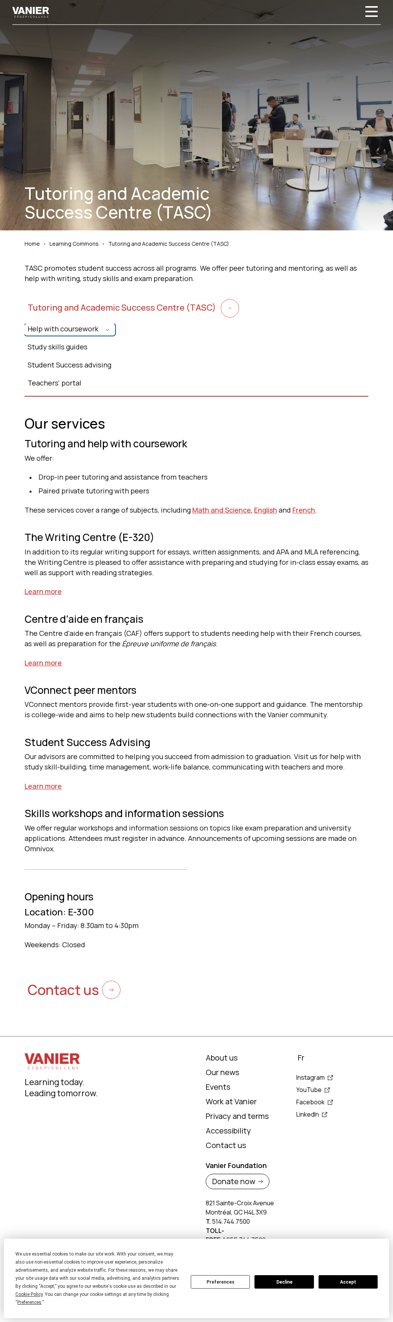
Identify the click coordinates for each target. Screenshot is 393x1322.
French (303, 510)
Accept (348, 1282)
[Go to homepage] (30, 12)
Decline (284, 1282)
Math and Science (221, 510)
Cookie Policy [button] (29, 1294)
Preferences (220, 1282)
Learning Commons (74, 243)
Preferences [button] (29, 1302)
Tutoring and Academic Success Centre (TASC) (168, 243)
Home (32, 243)
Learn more (43, 591)
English (265, 510)
